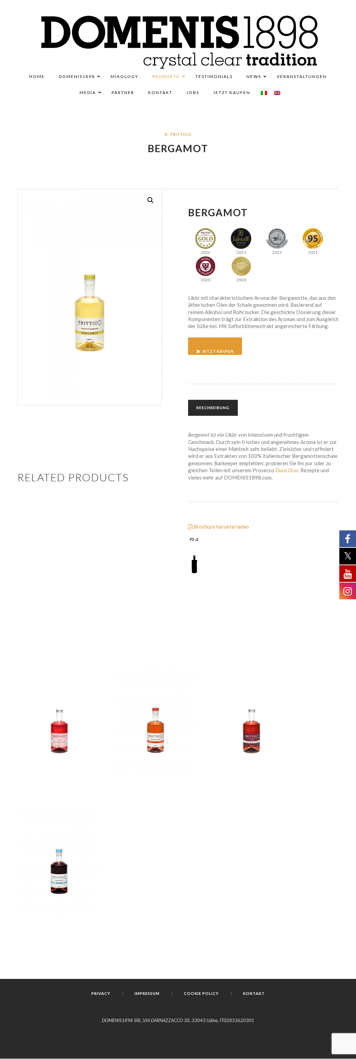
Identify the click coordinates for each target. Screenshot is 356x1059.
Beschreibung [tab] (212, 407)
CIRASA (155, 747)
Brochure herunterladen (221, 526)
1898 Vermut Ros (251, 747)
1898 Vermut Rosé (59, 746)
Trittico (180, 134)
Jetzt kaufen (218, 351)
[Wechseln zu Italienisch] (263, 93)
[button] (150, 200)
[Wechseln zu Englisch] (277, 93)
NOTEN (59, 888)
